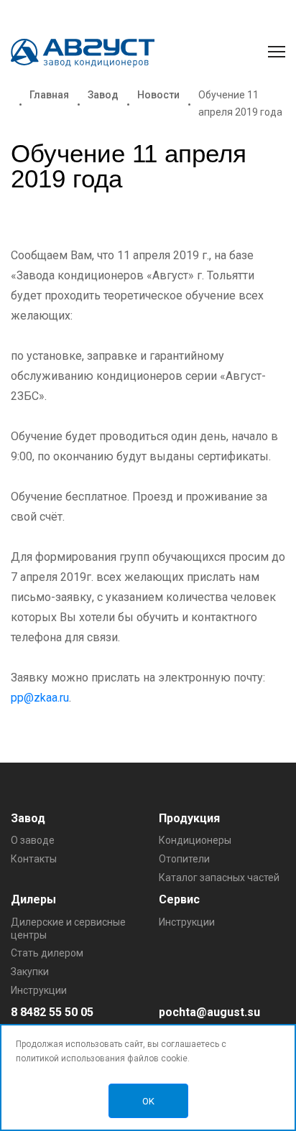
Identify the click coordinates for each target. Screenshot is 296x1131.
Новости (158, 95)
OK (148, 1101)
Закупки (30, 971)
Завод (103, 95)
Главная (49, 95)
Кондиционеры (195, 840)
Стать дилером (47, 953)
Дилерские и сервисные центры (68, 928)
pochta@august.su (209, 1012)
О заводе (33, 840)
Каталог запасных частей (219, 877)
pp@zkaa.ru (40, 697)
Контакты (34, 859)
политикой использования (70, 1058)
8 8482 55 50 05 (52, 1012)
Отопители (184, 859)
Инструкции (39, 990)
